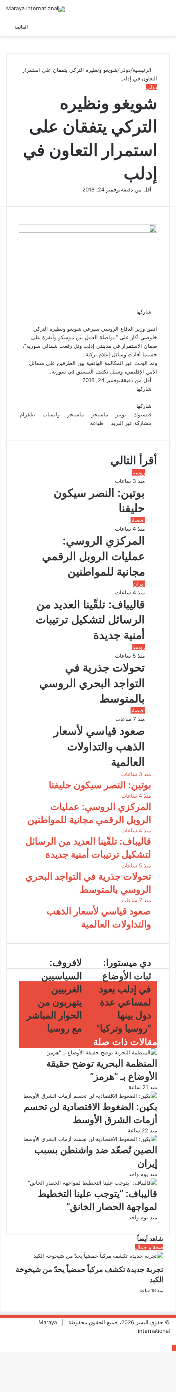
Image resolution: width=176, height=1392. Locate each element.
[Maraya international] (35, 9)
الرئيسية (143, 70)
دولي (125, 70)
